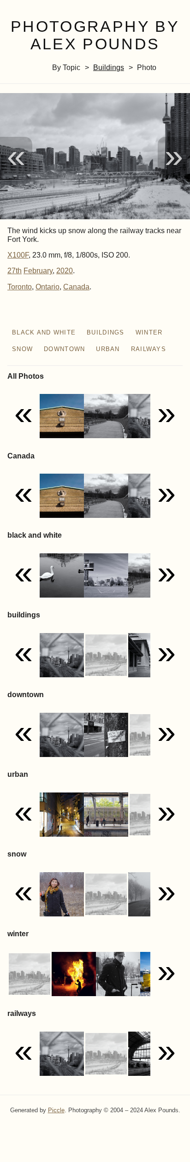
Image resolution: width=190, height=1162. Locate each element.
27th (14, 271)
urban (107, 349)
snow (22, 349)
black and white (44, 332)
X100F (18, 255)
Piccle (56, 1110)
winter (149, 332)
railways (148, 349)
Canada (76, 287)
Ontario (47, 287)
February (38, 271)
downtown (64, 349)
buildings (108, 67)
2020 (64, 271)
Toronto (19, 287)
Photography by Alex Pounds (95, 35)
